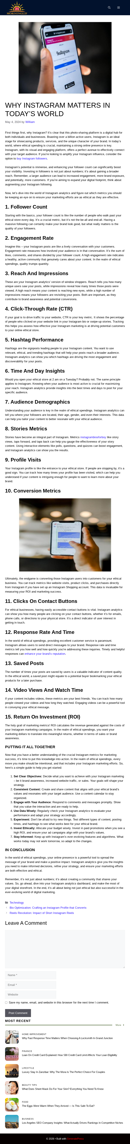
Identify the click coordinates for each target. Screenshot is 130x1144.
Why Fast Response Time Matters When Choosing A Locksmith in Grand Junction (67, 1038)
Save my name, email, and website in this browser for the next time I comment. (59, 1002)
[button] (109, 8)
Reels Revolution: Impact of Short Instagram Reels (42, 913)
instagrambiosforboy (93, 437)
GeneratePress (75, 1138)
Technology (17, 902)
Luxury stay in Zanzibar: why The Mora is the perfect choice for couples (64, 1072)
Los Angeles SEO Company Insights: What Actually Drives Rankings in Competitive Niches (72, 1122)
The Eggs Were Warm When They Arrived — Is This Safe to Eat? (58, 1105)
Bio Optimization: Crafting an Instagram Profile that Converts (48, 907)
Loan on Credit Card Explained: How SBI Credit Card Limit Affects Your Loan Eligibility (69, 1055)
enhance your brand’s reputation (45, 653)
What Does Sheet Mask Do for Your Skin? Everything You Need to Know (63, 1088)
